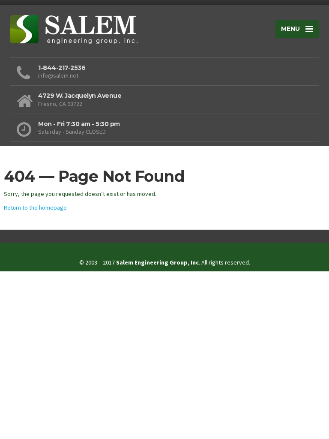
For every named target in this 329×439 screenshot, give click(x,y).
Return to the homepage (35, 207)
